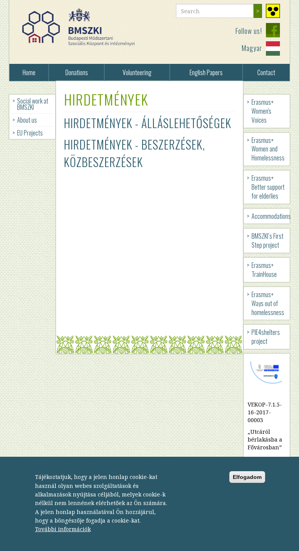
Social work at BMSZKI (32, 104)
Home (29, 72)
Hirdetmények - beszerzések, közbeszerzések (134, 153)
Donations (76, 72)
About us (27, 120)
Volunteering (137, 72)
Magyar (251, 48)
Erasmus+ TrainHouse (264, 270)
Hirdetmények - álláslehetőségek (147, 123)
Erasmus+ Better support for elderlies (268, 187)
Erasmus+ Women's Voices (263, 111)
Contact (266, 72)
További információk (63, 529)
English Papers (206, 72)
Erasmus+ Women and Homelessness (268, 149)
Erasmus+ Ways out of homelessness (268, 303)
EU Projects (30, 132)
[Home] (81, 27)
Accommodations (271, 216)
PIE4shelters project (266, 336)
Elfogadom (247, 477)
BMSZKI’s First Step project (267, 240)
